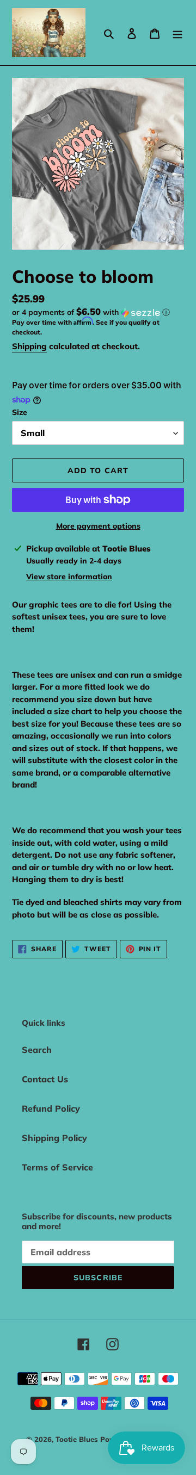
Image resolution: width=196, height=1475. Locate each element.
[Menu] (177, 33)
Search (37, 1049)
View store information (69, 576)
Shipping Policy (54, 1137)
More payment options (98, 526)
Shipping (29, 346)
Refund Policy (51, 1108)
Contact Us (45, 1079)
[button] (91, 312)
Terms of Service (57, 1167)
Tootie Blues (78, 1439)
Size (19, 412)
